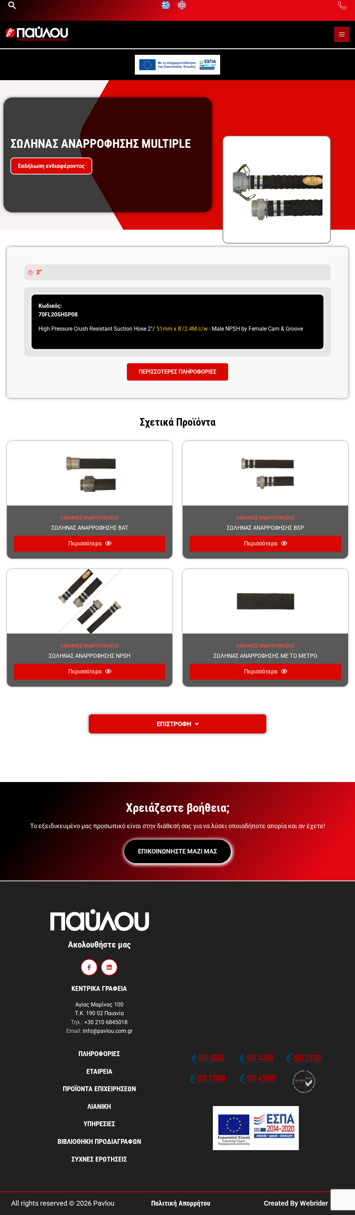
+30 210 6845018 (106, 1022)
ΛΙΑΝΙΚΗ (99, 1106)
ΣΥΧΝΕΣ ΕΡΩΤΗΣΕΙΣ (99, 1159)
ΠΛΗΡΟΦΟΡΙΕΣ (99, 1054)
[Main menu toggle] (341, 34)
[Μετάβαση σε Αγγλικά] (182, 5)
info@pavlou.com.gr (107, 1031)
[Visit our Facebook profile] (89, 967)
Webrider (314, 1203)
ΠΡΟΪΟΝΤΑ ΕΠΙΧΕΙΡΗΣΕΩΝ (99, 1089)
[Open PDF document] (177, 64)
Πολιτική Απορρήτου (180, 1203)
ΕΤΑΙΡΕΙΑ (99, 1071)
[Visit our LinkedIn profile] (109, 967)
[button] (12, 5)
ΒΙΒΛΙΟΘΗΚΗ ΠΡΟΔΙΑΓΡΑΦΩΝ (99, 1141)
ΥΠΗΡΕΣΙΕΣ (99, 1124)
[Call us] (342, 5)
